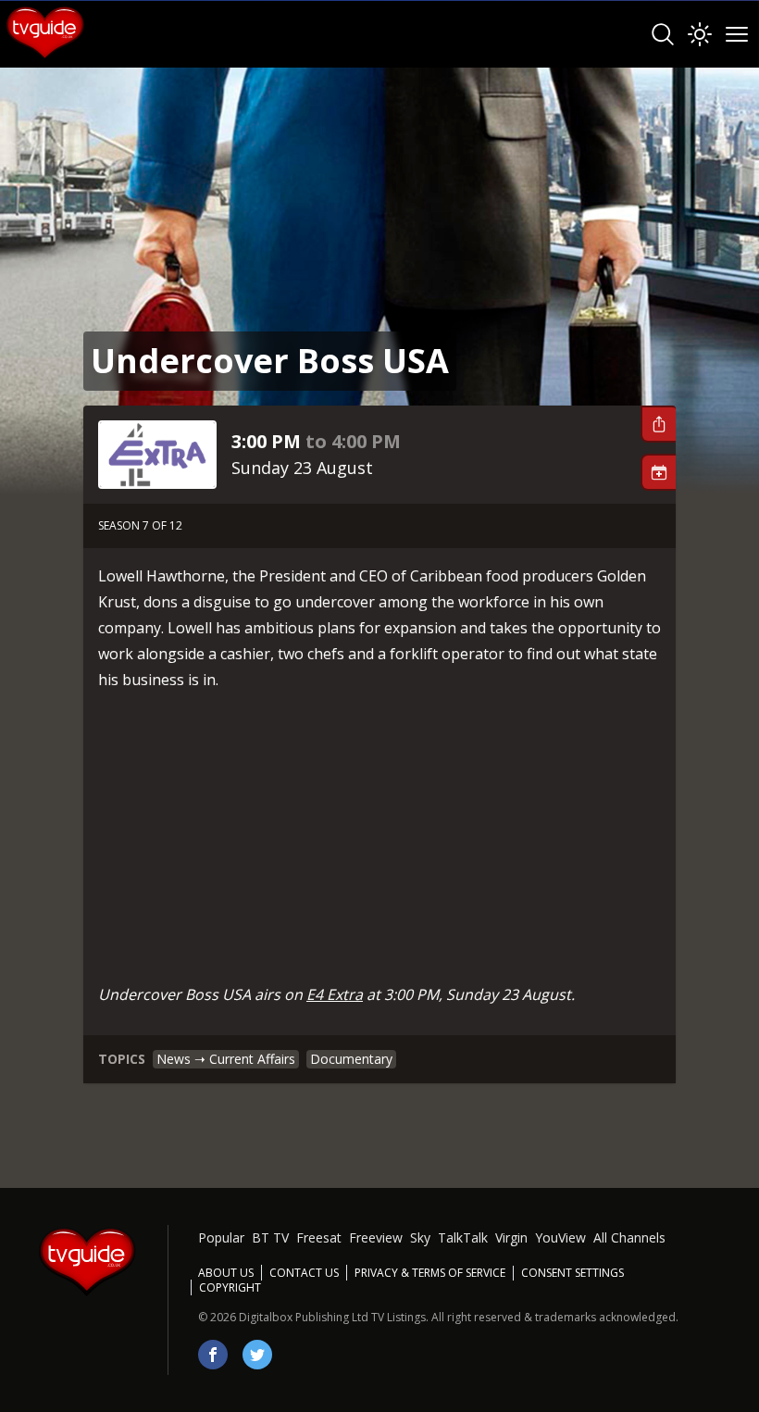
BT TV (270, 1237)
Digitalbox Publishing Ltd (303, 1317)
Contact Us (304, 1273)
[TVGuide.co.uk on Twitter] (257, 1354)
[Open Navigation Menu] (737, 34)
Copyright (230, 1287)
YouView (560, 1237)
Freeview (376, 1237)
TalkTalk (463, 1237)
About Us (226, 1273)
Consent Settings (572, 1273)
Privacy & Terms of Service (430, 1273)
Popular (221, 1237)
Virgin (511, 1237)
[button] (658, 424)
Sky (420, 1237)
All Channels (629, 1237)
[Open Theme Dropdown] (700, 34)
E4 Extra (334, 994)
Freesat (319, 1237)
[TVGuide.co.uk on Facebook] (213, 1354)
